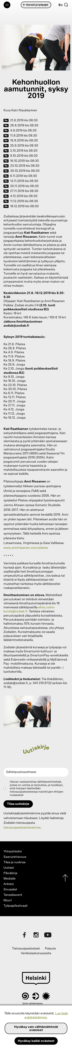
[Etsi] (66, 5)
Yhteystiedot (12, 851)
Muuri (7, 900)
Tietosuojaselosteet (26, 948)
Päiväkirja (10, 873)
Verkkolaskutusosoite (36, 953)
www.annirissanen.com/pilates (25, 547)
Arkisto (8, 884)
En (61, 5)
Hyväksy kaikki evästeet (36, 1041)
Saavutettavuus (14, 857)
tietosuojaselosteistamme (22, 827)
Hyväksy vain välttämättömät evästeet (36, 1028)
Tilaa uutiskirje (18, 804)
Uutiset (8, 867)
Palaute (50, 948)
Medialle (9, 878)
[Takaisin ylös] (65, 879)
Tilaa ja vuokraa (14, 862)
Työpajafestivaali (15, 905)
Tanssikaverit (12, 895)
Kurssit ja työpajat (37, 5)
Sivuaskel (10, 889)
